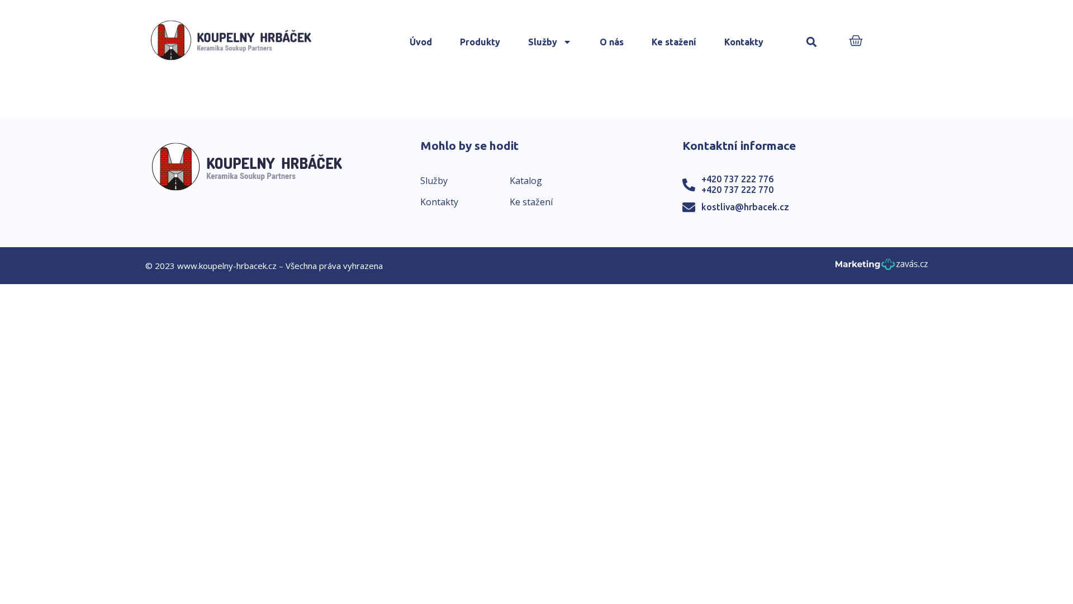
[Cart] (856, 42)
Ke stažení (674, 42)
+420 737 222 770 (737, 190)
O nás (612, 42)
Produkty (480, 42)
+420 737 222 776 (737, 179)
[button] (812, 42)
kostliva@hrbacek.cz (745, 207)
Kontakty (743, 42)
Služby (542, 42)
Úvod (421, 42)
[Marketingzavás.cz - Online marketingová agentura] (881, 267)
